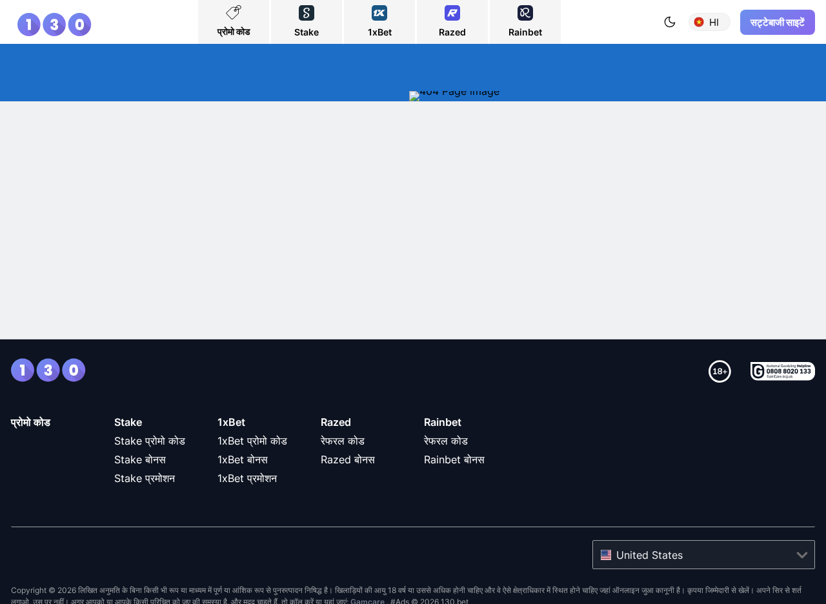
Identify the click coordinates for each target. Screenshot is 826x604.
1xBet (231, 422)
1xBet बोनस (242, 459)
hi (714, 22)
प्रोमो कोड (30, 422)
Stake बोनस (140, 459)
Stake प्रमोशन (144, 478)
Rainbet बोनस (454, 459)
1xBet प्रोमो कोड (252, 440)
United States (649, 555)
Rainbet (442, 422)
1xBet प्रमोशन (247, 478)
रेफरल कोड (343, 440)
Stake (128, 422)
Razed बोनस (348, 459)
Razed (336, 422)
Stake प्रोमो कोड (149, 440)
